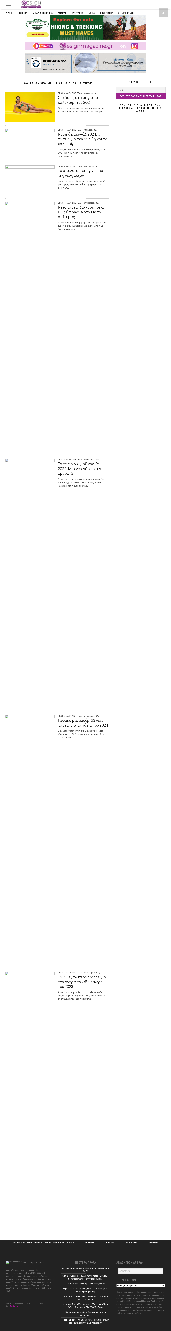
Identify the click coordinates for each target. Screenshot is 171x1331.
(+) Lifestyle (126, 13)
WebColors (13, 1306)
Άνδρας (62, 13)
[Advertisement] (141, 140)
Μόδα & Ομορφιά (43, 13)
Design (23, 13)
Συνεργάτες (110, 1242)
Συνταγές (77, 13)
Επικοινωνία (153, 1242)
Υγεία (92, 13)
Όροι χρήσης (131, 1242)
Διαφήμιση (89, 1242)
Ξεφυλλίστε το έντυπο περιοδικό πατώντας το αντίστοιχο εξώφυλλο (43, 1242)
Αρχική (10, 13)
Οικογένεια (106, 13)
